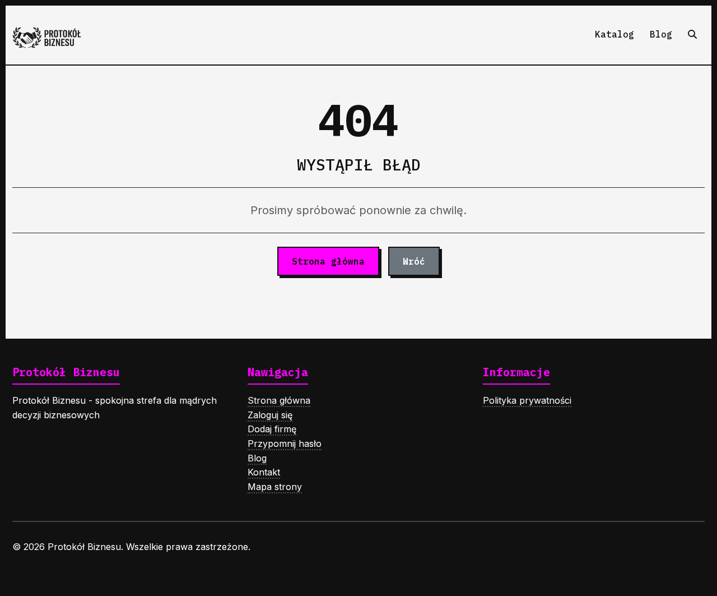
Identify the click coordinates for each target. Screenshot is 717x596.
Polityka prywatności (527, 400)
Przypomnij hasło (285, 443)
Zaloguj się (270, 415)
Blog (661, 34)
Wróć (414, 261)
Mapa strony (275, 486)
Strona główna (328, 261)
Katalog (614, 34)
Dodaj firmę (272, 429)
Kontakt (264, 472)
